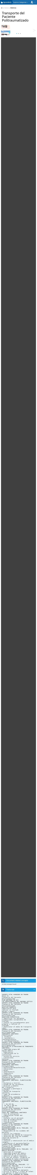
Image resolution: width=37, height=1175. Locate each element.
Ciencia (6, 8)
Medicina (13, 8)
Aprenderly (7, 2)
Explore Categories (20, 2)
